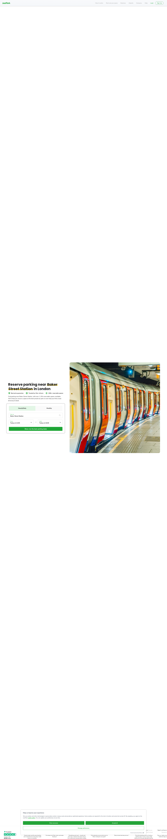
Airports (131, 3)
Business (123, 3)
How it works (99, 3)
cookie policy (31, 818)
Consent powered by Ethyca (136, 832)
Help (146, 3)
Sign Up (159, 3)
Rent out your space (112, 3)
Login (152, 3)
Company (139, 3)
